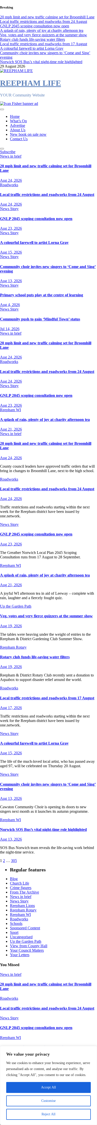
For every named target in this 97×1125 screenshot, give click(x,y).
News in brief (10, 156)
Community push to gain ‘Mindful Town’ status (40, 319)
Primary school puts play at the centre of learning (41, 295)
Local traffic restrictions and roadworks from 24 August (47, 194)
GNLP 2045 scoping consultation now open (36, 219)
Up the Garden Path (15, 606)
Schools (16, 923)
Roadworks (9, 185)
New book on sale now (28, 134)
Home (15, 116)
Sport (14, 932)
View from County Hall (28, 946)
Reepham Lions (22, 905)
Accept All (48, 1087)
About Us (17, 130)
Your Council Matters (27, 950)
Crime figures (20, 888)
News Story (9, 209)
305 (14, 860)
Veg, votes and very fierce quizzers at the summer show (46, 616)
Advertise (17, 125)
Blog (14, 879)
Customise (48, 1101)
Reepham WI (10, 410)
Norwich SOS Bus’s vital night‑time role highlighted (43, 829)
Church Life (19, 883)
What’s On (18, 121)
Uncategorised (21, 937)
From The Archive (24, 892)
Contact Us (19, 139)
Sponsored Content (25, 928)
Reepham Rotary (13, 647)
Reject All (48, 1114)
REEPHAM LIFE (30, 83)
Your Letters (19, 955)
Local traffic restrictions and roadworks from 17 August (47, 698)
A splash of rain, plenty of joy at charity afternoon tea (45, 419)
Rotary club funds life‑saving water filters (35, 657)
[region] (48, 1085)
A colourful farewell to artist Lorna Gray (34, 242)
